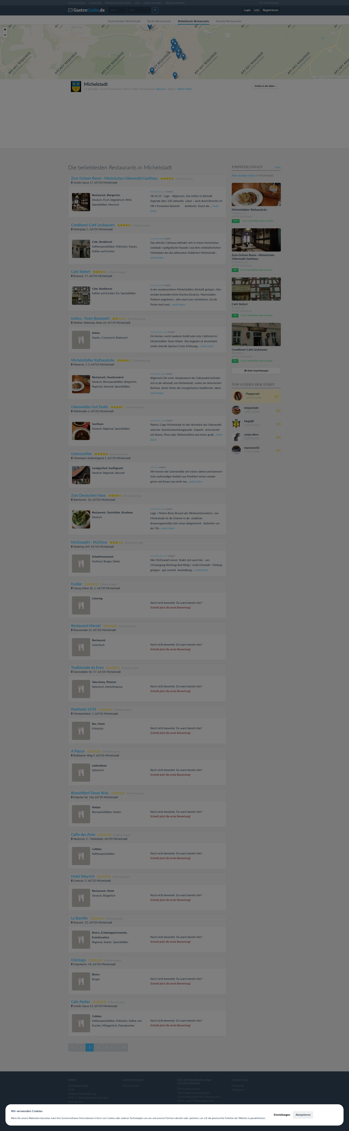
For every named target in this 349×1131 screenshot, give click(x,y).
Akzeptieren (303, 1115)
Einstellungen (282, 1115)
